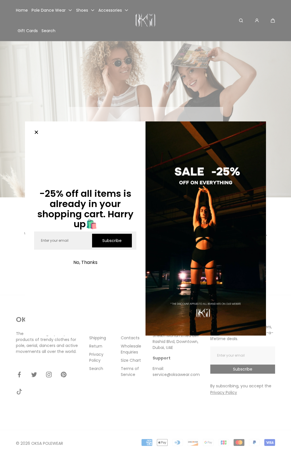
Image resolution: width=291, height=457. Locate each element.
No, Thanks (85, 262)
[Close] (36, 133)
